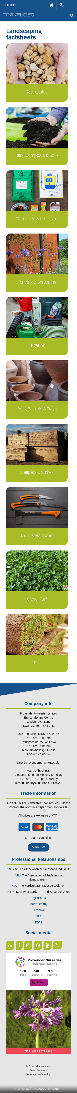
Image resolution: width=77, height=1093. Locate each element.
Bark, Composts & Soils (37, 156)
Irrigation (37, 346)
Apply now (38, 847)
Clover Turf (37, 599)
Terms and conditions (38, 838)
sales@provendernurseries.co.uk (38, 762)
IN (28, 945)
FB (19, 945)
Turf (36, 663)
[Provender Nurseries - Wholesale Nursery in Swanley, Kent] (18, 15)
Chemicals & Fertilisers (37, 219)
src (72, 15)
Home (51, 5)
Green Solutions (38, 1070)
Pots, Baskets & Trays (37, 409)
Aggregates (37, 92)
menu (11, 5)
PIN (38, 945)
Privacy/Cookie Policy (38, 1075)
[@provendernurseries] (20, 962)
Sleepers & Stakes (37, 473)
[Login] (62, 5)
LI (10, 945)
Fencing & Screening (37, 282)
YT (48, 945)
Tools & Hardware (37, 536)
